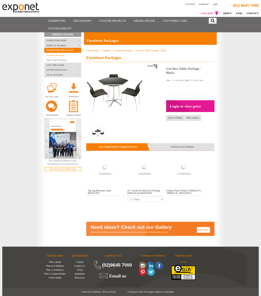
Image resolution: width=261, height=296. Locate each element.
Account (190, 4)
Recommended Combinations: (118, 147)
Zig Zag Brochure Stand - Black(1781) (100, 191)
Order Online (92, 50)
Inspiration (80, 274)
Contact (252, 13)
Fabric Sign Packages (57, 60)
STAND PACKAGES (57, 70)
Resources (80, 278)
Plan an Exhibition (55, 266)
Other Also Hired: (182, 147)
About (227, 13)
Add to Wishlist (175, 118)
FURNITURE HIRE (57, 40)
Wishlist (204, 4)
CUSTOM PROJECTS (112, 20)
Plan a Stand (55, 262)
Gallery (207, 13)
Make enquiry (192, 118)
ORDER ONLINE (144, 20)
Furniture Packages (55, 55)
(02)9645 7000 (117, 264)
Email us (117, 275)
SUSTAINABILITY (60, 28)
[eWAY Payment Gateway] (183, 272)
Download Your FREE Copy (63, 169)
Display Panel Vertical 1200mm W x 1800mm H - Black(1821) (184, 191)
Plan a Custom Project (55, 274)
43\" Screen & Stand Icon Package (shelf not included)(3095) (143, 191)
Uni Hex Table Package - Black (150, 50)
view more (203, 230)
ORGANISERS (82, 20)
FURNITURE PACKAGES (60, 50)
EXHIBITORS (57, 20)
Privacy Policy (109, 292)
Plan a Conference (55, 270)
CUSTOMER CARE (175, 20)
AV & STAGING (55, 75)
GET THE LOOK (55, 65)
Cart (215, 4)
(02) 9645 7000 (246, 5)
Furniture (106, 50)
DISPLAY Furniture (56, 45)
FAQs (239, 13)
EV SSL (183, 262)
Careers (80, 262)
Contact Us (79, 266)
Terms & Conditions (91, 292)
